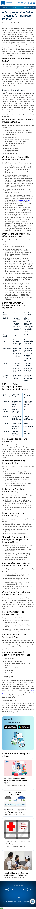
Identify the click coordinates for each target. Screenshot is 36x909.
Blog (14, 7)
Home (5, 7)
